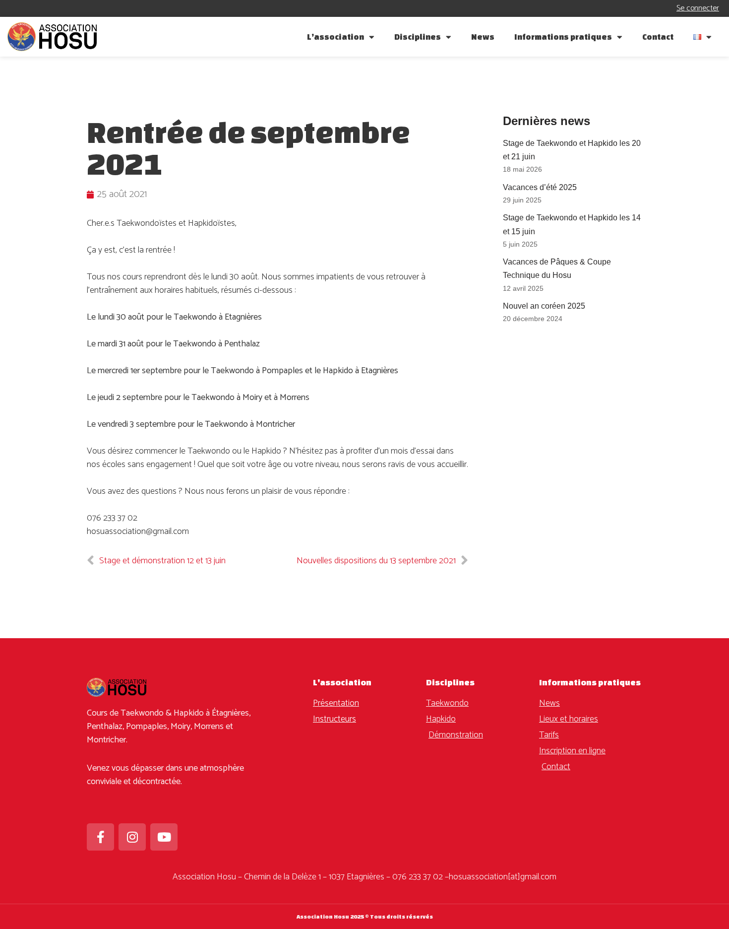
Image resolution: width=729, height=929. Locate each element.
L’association (335, 36)
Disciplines (417, 36)
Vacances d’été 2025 (540, 187)
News (482, 36)
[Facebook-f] (100, 837)
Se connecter (697, 8)
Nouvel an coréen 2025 (544, 306)
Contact (657, 36)
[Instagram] (132, 837)
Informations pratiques (563, 36)
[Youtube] (164, 837)
